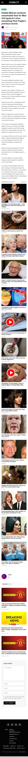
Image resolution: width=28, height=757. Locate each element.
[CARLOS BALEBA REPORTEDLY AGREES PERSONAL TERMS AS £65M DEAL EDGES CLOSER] (14, 595)
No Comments (6, 29)
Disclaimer (6, 746)
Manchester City (14, 734)
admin (7, 27)
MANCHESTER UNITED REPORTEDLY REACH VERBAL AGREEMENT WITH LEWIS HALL (13, 629)
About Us (13, 746)
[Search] (26, 2)
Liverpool (12, 736)
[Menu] (2, 2)
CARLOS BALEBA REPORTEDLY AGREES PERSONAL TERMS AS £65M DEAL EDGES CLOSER (13, 605)
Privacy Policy (21, 748)
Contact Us (20, 746)
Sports (4, 9)
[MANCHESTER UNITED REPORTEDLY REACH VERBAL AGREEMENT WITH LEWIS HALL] (14, 619)
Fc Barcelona (13, 738)
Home (6, 729)
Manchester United (14, 732)
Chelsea (11, 740)
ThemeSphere (22, 751)
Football (12, 730)
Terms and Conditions (9, 748)
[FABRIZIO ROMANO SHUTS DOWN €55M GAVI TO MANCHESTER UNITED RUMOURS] (14, 643)
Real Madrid (12, 743)
